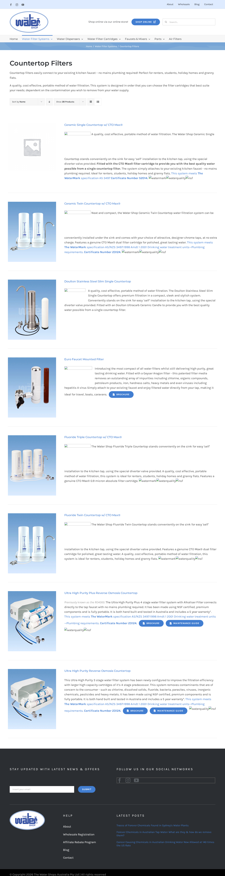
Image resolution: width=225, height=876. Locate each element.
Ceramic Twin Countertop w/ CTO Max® (92, 203)
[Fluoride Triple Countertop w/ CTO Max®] (32, 437)
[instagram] (128, 780)
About (67, 826)
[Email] (42, 789)
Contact (68, 857)
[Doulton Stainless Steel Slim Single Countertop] (32, 282)
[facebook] (119, 780)
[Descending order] (49, 101)
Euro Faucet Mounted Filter (84, 359)
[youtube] (136, 780)
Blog (66, 850)
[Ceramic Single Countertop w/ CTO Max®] (32, 125)
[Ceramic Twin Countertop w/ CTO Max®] (32, 204)
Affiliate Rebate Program (79, 842)
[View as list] (97, 101)
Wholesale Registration (78, 834)
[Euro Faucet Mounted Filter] (32, 359)
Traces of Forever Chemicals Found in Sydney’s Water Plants (153, 825)
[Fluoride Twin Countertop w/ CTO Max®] (32, 515)
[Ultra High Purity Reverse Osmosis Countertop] (32, 671)
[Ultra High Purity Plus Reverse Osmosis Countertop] (32, 593)
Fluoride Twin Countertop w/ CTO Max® (92, 515)
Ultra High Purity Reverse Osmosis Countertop (97, 671)
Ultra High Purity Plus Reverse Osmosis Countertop (100, 593)
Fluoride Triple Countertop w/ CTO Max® (93, 437)
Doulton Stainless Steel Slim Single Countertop (97, 281)
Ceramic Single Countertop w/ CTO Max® (93, 125)
